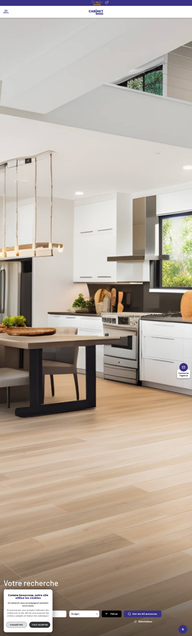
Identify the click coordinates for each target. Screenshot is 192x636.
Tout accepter (40, 624)
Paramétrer (16, 624)
